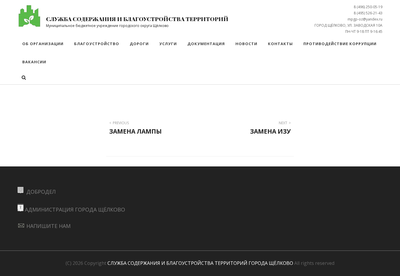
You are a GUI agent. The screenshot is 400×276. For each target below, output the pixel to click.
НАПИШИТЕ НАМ (48, 225)
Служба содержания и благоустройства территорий (137, 19)
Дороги (139, 43)
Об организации (43, 43)
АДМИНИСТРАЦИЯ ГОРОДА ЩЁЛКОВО (75, 209)
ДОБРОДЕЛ (40, 191)
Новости (246, 43)
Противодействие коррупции (340, 43)
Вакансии (34, 61)
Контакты (280, 43)
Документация (206, 43)
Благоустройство (96, 43)
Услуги (168, 43)
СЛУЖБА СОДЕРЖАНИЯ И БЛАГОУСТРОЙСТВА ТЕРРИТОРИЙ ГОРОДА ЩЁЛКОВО (200, 263)
